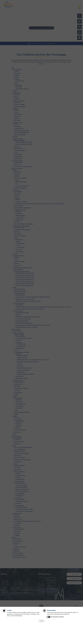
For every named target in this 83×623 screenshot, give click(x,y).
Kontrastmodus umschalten (57, 617)
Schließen (41, 621)
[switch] (48, 617)
